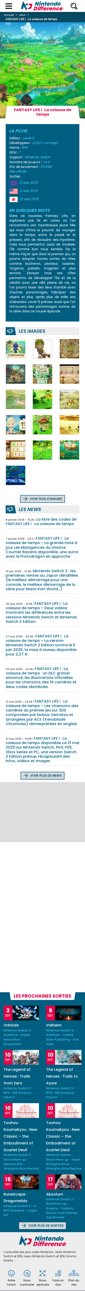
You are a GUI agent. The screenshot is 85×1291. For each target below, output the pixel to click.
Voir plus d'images (45, 499)
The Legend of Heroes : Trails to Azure (62, 1076)
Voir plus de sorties (45, 1225)
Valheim (54, 1025)
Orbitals (11, 1025)
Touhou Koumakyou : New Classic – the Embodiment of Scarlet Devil (20, 1136)
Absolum (54, 1194)
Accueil (9, 15)
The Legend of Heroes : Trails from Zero (17, 1076)
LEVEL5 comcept (45, 143)
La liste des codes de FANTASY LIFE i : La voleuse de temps (41, 521)
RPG (25, 147)
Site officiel (17, 171)
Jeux (22, 15)
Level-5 (28, 138)
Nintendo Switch (38, 157)
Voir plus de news (45, 775)
